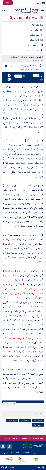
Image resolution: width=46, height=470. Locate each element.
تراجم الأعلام (33, 50)
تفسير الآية (38, 420)
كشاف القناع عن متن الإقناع (27, 57)
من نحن (7, 438)
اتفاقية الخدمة (25, 438)
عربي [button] (39, 3)
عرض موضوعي (33, 45)
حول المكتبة (34, 35)
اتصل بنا (15, 438)
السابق (12, 403)
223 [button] (19, 76)
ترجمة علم (25, 420)
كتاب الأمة (34, 30)
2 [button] (37, 76)
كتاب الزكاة (14, 57)
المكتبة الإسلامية (25, 18)
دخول (7, 2)
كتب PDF (35, 25)
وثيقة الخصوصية (38, 438)
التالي (6, 403)
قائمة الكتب (34, 40)
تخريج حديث (38, 425)
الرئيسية (39, 57)
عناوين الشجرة (12, 420)
